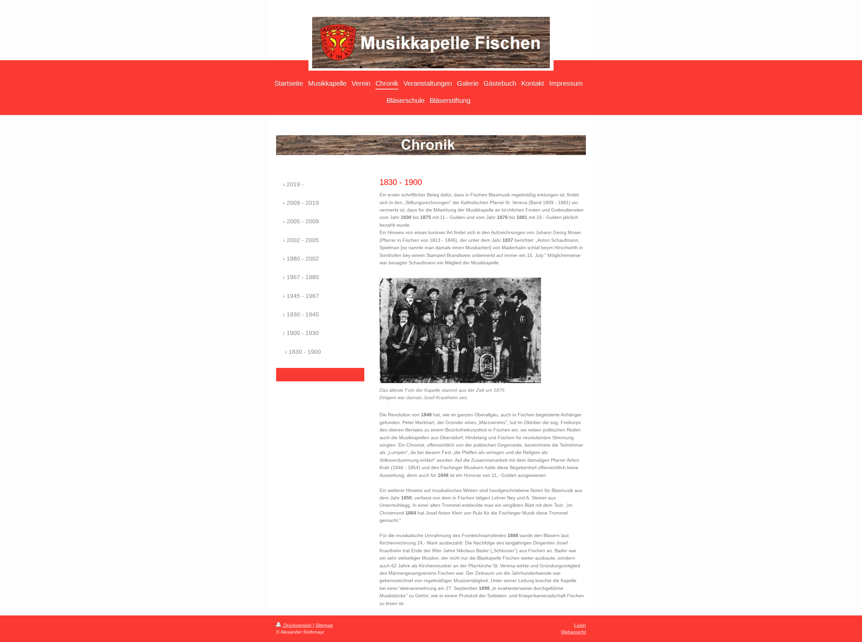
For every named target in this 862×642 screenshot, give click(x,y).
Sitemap (324, 625)
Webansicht (573, 632)
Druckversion (297, 625)
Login (580, 625)
